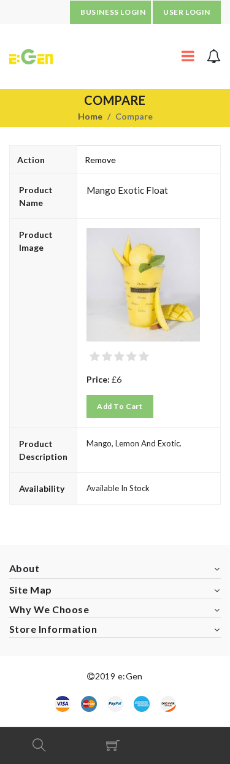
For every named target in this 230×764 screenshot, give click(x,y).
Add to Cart (120, 406)
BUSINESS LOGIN (112, 12)
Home (90, 116)
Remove (100, 160)
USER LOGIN (186, 12)
